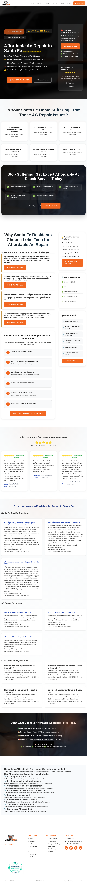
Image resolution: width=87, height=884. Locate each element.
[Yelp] (75, 848)
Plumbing (46, 3)
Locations (32, 849)
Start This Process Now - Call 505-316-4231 (28, 413)
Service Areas (33, 846)
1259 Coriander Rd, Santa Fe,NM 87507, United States (74, 842)
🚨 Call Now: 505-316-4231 (71, 263)
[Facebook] (66, 848)
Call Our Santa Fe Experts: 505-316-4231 (16, 551)
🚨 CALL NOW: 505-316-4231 (19, 80)
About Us (32, 841)
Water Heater (51, 846)
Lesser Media (78, 881)
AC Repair (50, 851)
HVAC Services (52, 841)
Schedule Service (43, 80)
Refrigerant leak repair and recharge (71, 327)
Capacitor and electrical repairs (70, 353)
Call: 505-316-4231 (70, 46)
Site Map (32, 857)
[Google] (80, 848)
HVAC (55, 3)
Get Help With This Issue (15, 267)
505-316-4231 (80, 3)
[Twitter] (71, 848)
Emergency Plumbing (54, 844)
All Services (33, 844)
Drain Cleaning (52, 849)
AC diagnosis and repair (70, 321)
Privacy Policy (62, 881)
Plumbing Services (53, 838)
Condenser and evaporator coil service (71, 341)
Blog (62, 3)
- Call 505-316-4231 (51, 206)
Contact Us (33, 854)
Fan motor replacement (70, 347)
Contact (69, 3)
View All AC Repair (72, 361)
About (39, 3)
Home (32, 3)
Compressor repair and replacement (70, 334)
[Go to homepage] (6, 3)
